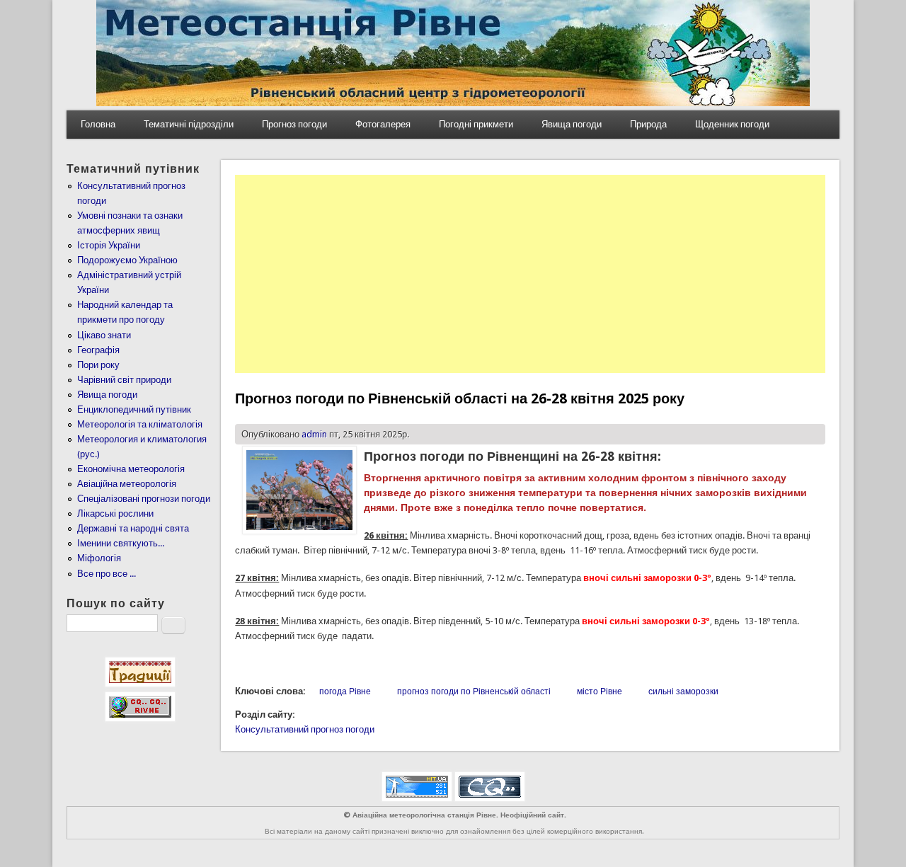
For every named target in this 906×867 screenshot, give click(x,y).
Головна (98, 124)
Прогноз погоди (294, 124)
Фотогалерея (383, 124)
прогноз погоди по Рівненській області (474, 691)
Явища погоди (571, 124)
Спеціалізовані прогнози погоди (143, 498)
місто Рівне (599, 691)
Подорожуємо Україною (127, 260)
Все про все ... (106, 573)
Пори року (98, 365)
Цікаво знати (104, 335)
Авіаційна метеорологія (126, 483)
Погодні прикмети (476, 124)
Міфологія (99, 558)
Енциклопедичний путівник (134, 409)
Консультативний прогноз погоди (304, 729)
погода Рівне (345, 691)
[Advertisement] (530, 274)
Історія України (108, 245)
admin (314, 434)
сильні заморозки (683, 691)
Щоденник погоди (732, 124)
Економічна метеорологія (131, 469)
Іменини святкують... (120, 543)
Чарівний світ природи (124, 379)
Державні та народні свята (133, 528)
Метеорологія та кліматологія (139, 424)
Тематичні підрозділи (189, 124)
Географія (98, 350)
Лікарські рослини (115, 513)
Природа (648, 124)
